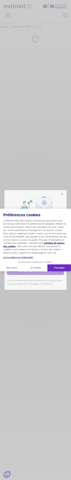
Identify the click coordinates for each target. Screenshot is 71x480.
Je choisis (35, 267)
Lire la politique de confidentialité (18, 257)
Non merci (11, 267)
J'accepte (59, 267)
